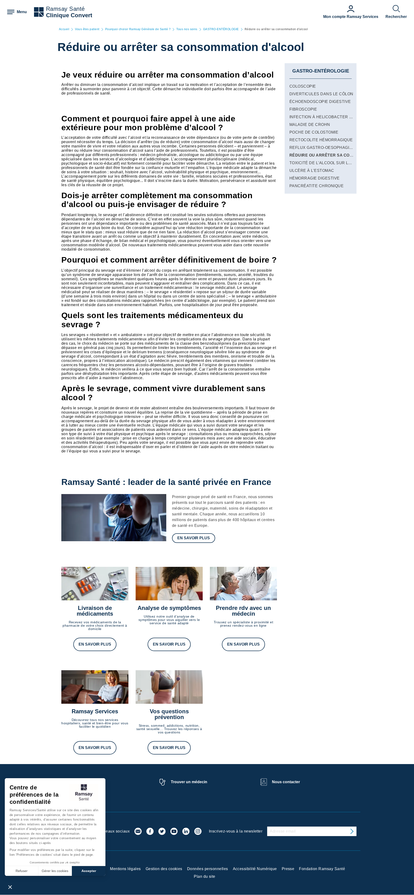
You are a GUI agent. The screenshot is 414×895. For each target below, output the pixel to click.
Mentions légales (125, 869)
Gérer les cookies (55, 871)
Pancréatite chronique (316, 186)
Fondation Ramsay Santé (322, 869)
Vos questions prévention (169, 714)
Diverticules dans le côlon (321, 94)
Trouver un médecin (189, 782)
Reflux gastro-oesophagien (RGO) (328, 148)
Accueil (64, 29)
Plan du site (204, 876)
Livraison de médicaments (95, 611)
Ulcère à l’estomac (311, 171)
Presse (288, 869)
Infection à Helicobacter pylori (326, 117)
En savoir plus (193, 538)
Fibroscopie (303, 109)
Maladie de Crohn (309, 125)
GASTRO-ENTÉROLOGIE (221, 29)
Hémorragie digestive (314, 178)
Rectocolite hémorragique (321, 140)
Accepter (88, 871)
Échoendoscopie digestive (320, 102)
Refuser (22, 871)
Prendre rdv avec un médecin (243, 611)
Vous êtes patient (87, 29)
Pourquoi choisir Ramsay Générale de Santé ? (138, 29)
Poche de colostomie (313, 132)
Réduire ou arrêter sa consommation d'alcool (344, 155)
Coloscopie (302, 86)
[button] (10, 887)
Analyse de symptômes (169, 608)
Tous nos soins (186, 29)
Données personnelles (207, 869)
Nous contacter (286, 782)
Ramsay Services (95, 711)
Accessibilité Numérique (255, 869)
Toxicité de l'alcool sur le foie (325, 163)
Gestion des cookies (164, 869)
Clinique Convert (69, 15)
